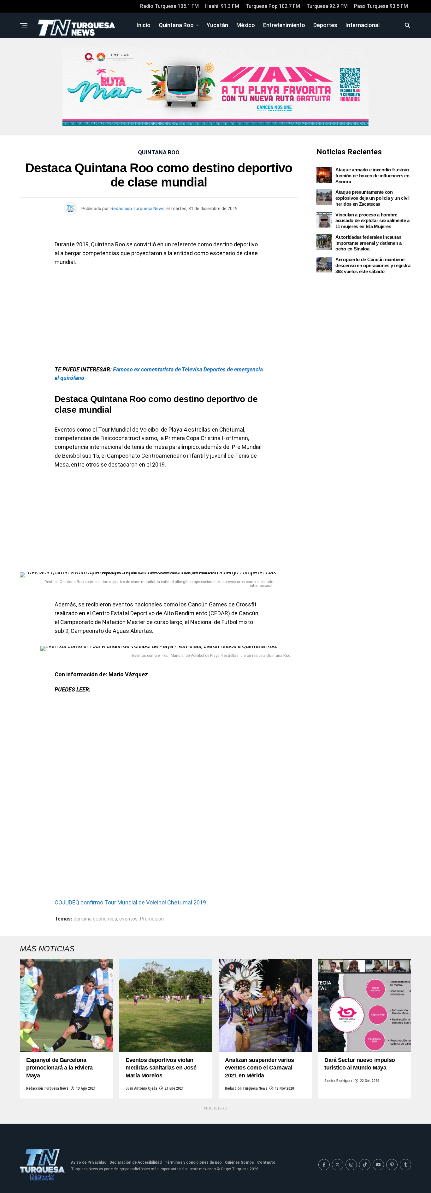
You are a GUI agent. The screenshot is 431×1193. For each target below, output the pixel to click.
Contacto (266, 1162)
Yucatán (217, 25)
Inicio (144, 25)
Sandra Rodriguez (338, 1081)
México (245, 25)
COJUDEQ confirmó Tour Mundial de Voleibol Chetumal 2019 (130, 902)
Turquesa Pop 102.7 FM (272, 6)
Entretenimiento (284, 25)
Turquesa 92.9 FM (327, 6)
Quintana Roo (176, 25)
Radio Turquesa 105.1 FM (169, 6)
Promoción (152, 918)
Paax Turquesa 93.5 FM (381, 6)
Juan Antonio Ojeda (141, 1088)
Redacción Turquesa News (137, 208)
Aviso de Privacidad (88, 1162)
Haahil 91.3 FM (222, 6)
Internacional (362, 25)
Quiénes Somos (239, 1162)
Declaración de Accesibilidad (135, 1162)
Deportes (325, 25)
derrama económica (95, 918)
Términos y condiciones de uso (193, 1162)
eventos (128, 918)
